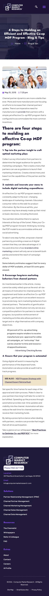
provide (22, 112)
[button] (44, 6)
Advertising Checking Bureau (28, 350)
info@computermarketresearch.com (17, 483)
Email (6, 480)
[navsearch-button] (36, 6)
